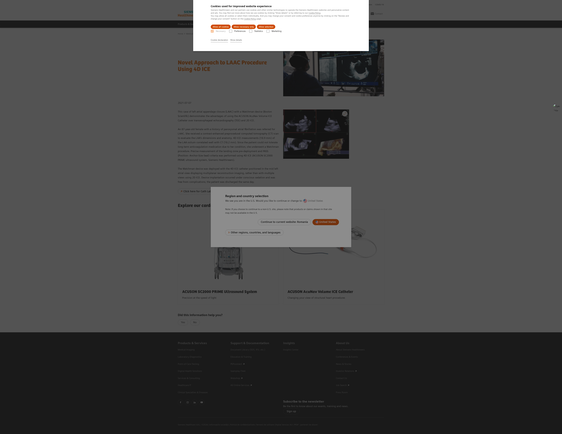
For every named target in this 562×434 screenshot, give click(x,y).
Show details (236, 40)
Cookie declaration (219, 40)
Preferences (240, 31)
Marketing (276, 31)
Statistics (258, 31)
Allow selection (266, 27)
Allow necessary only (244, 27)
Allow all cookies (221, 27)
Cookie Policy (314, 13)
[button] (556, 107)
